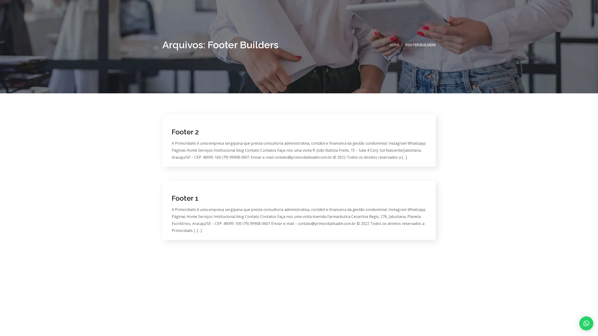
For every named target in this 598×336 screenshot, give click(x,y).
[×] (586, 323)
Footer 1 (185, 198)
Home (395, 45)
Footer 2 (185, 132)
